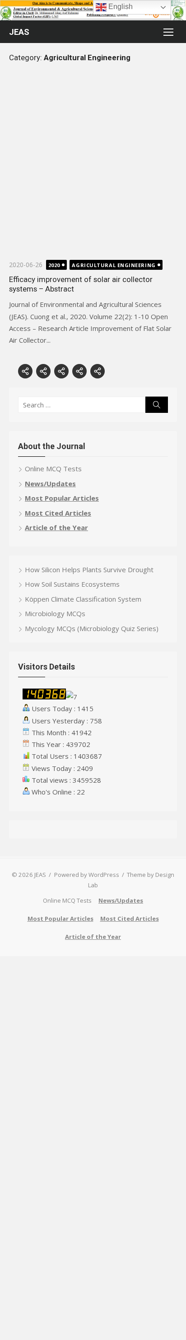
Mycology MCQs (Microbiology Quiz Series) (91, 628)
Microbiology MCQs (55, 613)
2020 (54, 265)
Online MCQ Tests (53, 468)
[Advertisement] (93, 166)
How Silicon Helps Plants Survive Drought (89, 569)
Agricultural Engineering (113, 265)
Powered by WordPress (86, 875)
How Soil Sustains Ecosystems (72, 584)
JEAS (19, 32)
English (120, 6)
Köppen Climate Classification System (83, 598)
